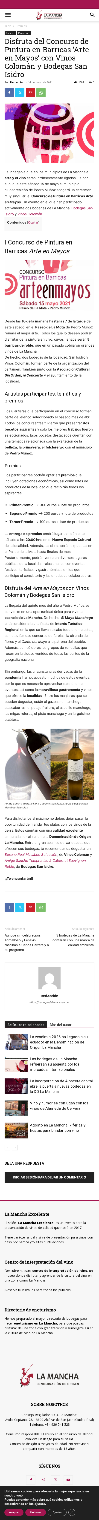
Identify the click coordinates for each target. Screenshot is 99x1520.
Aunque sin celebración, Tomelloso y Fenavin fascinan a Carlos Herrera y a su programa (27, 942)
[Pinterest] (30, 92)
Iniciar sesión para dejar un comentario (49, 1177)
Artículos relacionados (25, 1025)
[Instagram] (43, 1479)
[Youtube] (68, 1480)
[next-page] (15, 1147)
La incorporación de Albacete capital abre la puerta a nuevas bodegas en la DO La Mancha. (61, 1086)
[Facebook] (9, 92)
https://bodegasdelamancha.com (49, 1002)
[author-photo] (49, 989)
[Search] (92, 15)
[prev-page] (7, 1147)
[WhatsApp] (41, 92)
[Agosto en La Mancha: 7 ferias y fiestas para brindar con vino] (16, 1130)
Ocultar (33, 222)
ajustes (40, 1504)
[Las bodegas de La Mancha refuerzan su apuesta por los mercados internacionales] (16, 1064)
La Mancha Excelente (35, 1223)
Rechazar (35, 1512)
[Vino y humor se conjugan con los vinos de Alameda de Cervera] (16, 1108)
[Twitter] (19, 92)
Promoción (23, 33)
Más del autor (61, 1025)
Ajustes (57, 1512)
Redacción (17, 82)
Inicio (8, 26)
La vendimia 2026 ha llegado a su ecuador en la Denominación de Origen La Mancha (59, 1042)
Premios (21, 26)
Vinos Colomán (29, 214)
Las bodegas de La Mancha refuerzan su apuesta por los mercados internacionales (54, 1064)
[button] (7, 15)
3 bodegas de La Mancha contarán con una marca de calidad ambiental (73, 940)
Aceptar (14, 1512)
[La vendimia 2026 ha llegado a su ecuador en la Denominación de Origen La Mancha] (16, 1042)
